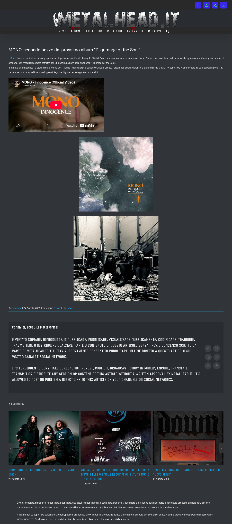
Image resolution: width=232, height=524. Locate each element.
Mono (13, 58)
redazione (16, 308)
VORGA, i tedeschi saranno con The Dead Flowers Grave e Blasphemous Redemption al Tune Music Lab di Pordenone (43, 474)
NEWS (57, 308)
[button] (167, 30)
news (70, 308)
